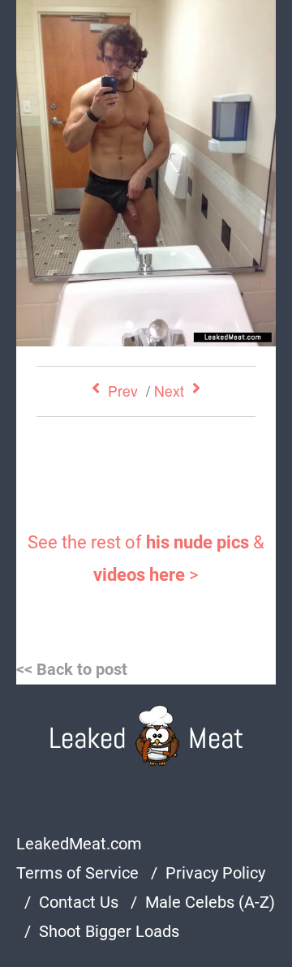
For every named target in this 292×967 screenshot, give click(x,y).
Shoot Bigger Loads (109, 931)
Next (169, 390)
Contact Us (78, 902)
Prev (123, 390)
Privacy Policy (215, 873)
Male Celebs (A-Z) (210, 902)
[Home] (146, 735)
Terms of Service (77, 873)
